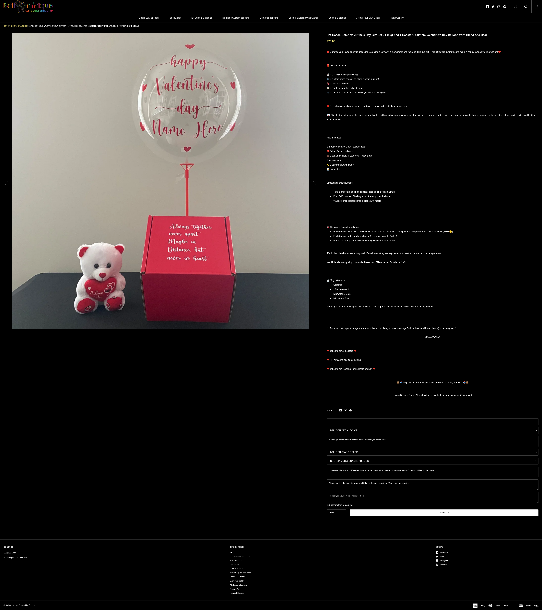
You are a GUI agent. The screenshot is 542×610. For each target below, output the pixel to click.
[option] (160, 181)
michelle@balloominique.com (15, 558)
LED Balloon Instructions (240, 556)
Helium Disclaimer (237, 577)
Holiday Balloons (18, 26)
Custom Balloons (337, 18)
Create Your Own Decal (368, 18)
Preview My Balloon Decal (240, 573)
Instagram (444, 561)
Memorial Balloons (269, 18)
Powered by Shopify (27, 605)
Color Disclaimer (236, 569)
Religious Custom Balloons (235, 18)
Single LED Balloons (148, 18)
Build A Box (175, 18)
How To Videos (236, 561)
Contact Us (234, 565)
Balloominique (11, 605)
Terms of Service (237, 593)
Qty (332, 513)
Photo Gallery (397, 18)
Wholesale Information (239, 585)
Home (6, 26)
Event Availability (237, 581)
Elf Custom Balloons (201, 18)
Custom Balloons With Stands (303, 18)
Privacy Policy (236, 589)
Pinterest (443, 565)
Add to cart (444, 513)
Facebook (444, 552)
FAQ (231, 552)
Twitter (442, 556)
